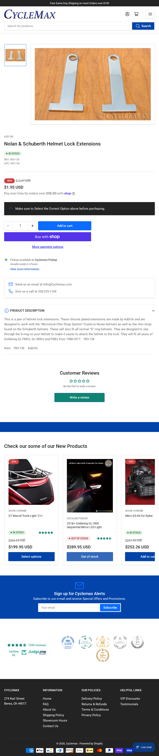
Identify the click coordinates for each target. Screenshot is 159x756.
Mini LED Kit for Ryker (139, 515)
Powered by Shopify (91, 743)
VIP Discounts (130, 698)
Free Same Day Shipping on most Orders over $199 (79, 3)
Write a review (79, 397)
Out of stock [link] (89, 556)
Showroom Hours (55, 720)
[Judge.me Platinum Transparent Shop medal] (85, 642)
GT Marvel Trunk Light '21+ (25, 515)
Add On (8, 136)
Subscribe (110, 607)
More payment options (47, 247)
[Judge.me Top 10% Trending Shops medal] (102, 655)
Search (146, 26)
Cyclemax (71, 743)
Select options (31, 556)
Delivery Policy (92, 698)
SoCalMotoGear (77, 518)
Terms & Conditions (95, 709)
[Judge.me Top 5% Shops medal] (137, 642)
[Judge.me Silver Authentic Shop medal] (120, 642)
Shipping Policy (53, 715)
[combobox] (79, 26)
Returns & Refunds (94, 704)
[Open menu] (150, 14)
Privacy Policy (91, 715)
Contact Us (50, 726)
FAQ (45, 704)
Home (47, 698)
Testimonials (129, 704)
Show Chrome (17, 510)
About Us (49, 709)
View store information (24, 269)
